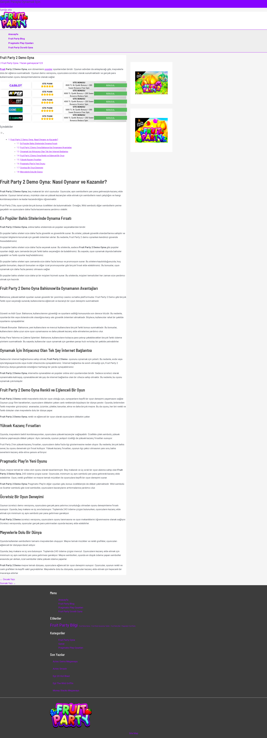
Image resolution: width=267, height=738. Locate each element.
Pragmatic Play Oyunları (21, 43)
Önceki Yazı (7, 579)
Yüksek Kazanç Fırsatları (30, 160)
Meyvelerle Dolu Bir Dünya (31, 172)
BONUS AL (110, 85)
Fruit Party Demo (84, 626)
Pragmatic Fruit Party (128, 626)
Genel (61, 643)
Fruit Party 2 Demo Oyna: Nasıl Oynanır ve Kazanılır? (34, 139)
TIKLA (4, 6)
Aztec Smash (60, 668)
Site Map (133, 733)
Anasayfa (13, 34)
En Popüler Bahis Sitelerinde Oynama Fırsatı (38, 143)
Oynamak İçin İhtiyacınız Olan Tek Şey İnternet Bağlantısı (44, 151)
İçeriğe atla (6, 9)
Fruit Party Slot (115, 626)
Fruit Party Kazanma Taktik (100, 626)
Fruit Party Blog (16, 38)
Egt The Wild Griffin (63, 683)
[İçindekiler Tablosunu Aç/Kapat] (2, 133)
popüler (48, 69)
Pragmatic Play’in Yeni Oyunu (32, 164)
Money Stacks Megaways (66, 690)
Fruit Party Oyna (10, 63)
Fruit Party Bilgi (64, 625)
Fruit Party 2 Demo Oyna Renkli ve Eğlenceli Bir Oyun (42, 155)
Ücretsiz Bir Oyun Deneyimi (31, 168)
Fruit (2, 69)
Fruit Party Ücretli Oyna (20, 47)
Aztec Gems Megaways (65, 661)
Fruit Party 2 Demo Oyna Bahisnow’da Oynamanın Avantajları (46, 147)
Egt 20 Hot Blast (61, 676)
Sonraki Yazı (8, 583)
